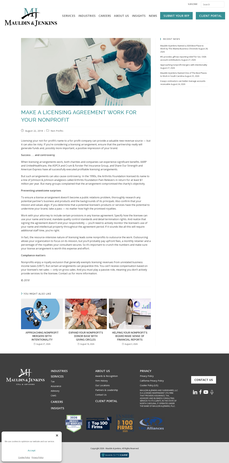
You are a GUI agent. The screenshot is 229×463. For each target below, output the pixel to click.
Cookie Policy (24, 457)
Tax (53, 381)
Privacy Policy (37, 457)
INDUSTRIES (59, 371)
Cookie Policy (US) (149, 385)
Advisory (55, 390)
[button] (57, 435)
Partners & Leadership (106, 390)
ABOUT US (102, 371)
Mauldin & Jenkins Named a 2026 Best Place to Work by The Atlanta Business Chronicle (182, 47)
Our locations (102, 385)
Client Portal (106, 401)
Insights (57, 408)
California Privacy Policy (152, 380)
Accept (32, 450)
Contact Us (101, 394)
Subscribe (192, 4)
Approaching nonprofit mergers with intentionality (42, 336)
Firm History (101, 380)
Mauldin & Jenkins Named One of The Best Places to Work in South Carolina (183, 74)
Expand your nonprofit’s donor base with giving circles (86, 336)
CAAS (53, 395)
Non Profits (57, 130)
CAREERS (57, 402)
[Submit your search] (221, 4)
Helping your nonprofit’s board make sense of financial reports (129, 336)
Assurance (56, 386)
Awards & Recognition (106, 376)
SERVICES (57, 376)
